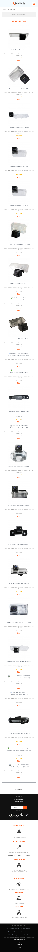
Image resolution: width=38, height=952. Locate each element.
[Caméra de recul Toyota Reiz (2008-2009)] (19, 765)
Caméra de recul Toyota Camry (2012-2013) (19, 355)
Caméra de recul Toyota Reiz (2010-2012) (19, 205)
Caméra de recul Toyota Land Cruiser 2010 (19, 583)
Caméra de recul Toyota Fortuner (19, 50)
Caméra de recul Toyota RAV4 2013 (19, 372)
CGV (19, 942)
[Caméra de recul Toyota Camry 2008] (19, 426)
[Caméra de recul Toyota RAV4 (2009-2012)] (19, 720)
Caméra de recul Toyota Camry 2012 (19, 694)
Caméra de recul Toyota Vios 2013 (19, 300)
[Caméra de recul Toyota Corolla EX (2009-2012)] (19, 609)
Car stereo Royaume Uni (13, 928)
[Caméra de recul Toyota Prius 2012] (19, 270)
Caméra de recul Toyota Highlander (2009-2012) (19, 661)
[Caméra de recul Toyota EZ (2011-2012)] (19, 76)
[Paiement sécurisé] (19, 847)
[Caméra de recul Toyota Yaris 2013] (19, 326)
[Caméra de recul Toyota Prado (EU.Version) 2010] (19, 748)
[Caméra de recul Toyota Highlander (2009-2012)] (19, 648)
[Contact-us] (19, 830)
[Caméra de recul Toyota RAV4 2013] (19, 370)
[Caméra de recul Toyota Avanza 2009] (19, 153)
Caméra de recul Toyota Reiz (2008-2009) (19, 767)
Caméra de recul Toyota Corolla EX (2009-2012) (19, 622)
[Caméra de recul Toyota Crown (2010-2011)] (19, 492)
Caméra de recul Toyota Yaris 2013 (19, 339)
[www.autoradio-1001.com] (19, 3)
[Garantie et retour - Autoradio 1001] (19, 864)
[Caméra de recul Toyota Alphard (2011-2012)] (19, 231)
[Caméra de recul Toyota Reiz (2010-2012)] (19, 192)
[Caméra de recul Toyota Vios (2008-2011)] (19, 114)
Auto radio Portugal (13, 935)
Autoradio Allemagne (13, 932)
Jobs (19, 947)
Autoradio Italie (25, 932)
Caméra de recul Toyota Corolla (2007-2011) (19, 466)
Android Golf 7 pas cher (19, 939)
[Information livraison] (19, 883)
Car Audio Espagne (25, 928)
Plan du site (19, 944)
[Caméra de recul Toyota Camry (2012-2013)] (19, 353)
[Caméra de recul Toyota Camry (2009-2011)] (19, 676)
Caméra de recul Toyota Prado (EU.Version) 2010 (19, 750)
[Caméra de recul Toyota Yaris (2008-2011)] (19, 398)
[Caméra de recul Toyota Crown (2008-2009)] (19, 531)
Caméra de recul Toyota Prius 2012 (19, 283)
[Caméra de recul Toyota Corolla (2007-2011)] (19, 454)
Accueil (4, 9)
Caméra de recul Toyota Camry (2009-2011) (19, 678)
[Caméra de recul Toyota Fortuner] (19, 37)
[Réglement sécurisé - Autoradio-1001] (19, 855)
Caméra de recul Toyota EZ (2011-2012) (19, 89)
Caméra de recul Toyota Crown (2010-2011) (19, 505)
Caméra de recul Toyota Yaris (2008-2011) (19, 411)
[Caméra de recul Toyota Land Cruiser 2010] (19, 570)
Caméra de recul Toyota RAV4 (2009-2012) (19, 733)
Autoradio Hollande (25, 935)
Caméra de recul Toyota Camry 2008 (19, 428)
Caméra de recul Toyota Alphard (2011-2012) (19, 244)
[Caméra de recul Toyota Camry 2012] (19, 692)
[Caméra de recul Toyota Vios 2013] (19, 298)
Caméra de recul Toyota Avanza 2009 (19, 166)
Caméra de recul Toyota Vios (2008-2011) (19, 127)
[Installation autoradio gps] (19, 912)
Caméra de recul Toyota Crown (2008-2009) (19, 544)
